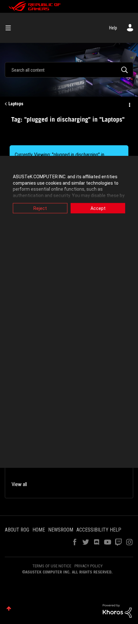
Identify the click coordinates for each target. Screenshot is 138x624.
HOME (38, 530)
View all (19, 484)
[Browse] (10, 28)
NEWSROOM (60, 530)
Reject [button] (40, 208)
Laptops (15, 103)
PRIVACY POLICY (88, 566)
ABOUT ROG (17, 530)
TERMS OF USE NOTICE (51, 566)
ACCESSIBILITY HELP (98, 530)
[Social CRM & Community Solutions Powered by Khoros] (117, 610)
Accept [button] (98, 208)
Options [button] (129, 104)
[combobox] (69, 69)
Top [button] (9, 608)
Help (113, 27)
